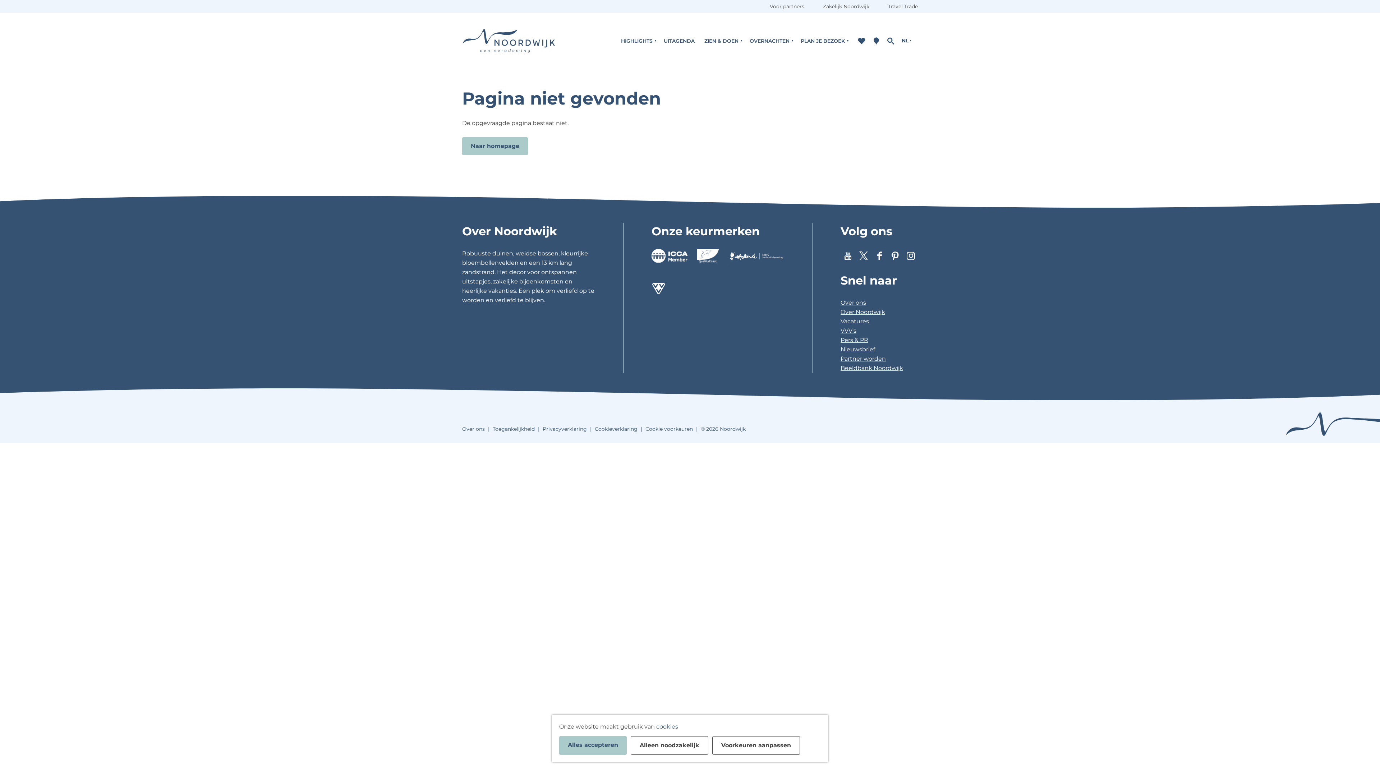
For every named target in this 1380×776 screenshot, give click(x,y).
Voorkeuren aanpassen (756, 745)
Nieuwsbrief (858, 349)
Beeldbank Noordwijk (872, 368)
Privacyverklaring (565, 429)
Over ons (853, 302)
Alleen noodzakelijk (669, 745)
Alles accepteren (593, 745)
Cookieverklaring (616, 429)
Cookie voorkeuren (669, 429)
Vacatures (855, 321)
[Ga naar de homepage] (509, 41)
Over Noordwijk (863, 312)
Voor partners (787, 6)
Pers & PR (854, 340)
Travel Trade (903, 6)
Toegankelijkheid (514, 429)
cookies (667, 726)
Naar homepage (495, 146)
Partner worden (863, 358)
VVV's (848, 330)
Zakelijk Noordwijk (846, 6)
